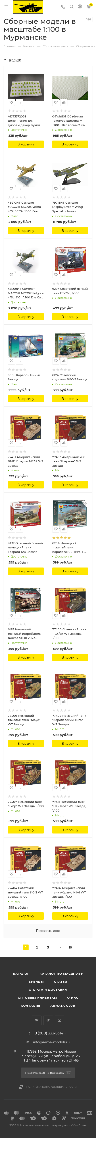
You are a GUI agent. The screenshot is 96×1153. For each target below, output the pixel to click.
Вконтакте (37, 1020)
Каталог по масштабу (61, 973)
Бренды (36, 981)
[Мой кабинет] (80, 7)
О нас (72, 997)
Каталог (21, 973)
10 (70, 947)
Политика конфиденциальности (51, 1087)
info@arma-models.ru (51, 1042)
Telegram (48, 1020)
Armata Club (62, 1005)
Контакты (30, 1005)
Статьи (60, 981)
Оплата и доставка (48, 989)
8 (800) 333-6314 (49, 1033)
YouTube (59, 1020)
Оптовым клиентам (37, 997)
